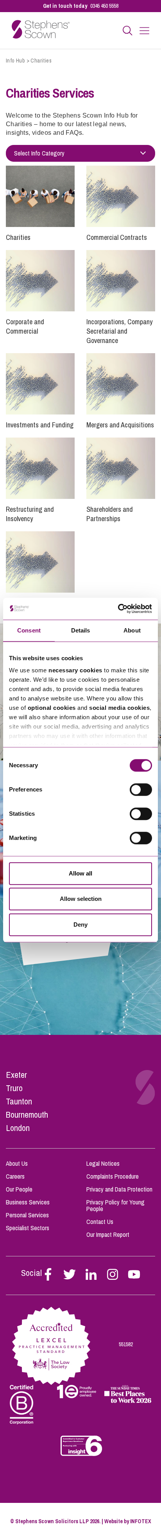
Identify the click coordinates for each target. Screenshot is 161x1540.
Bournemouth (27, 1114)
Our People (19, 1189)
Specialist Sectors (27, 1228)
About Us (17, 1163)
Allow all (80, 873)
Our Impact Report (107, 1234)
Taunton (19, 1101)
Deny (80, 924)
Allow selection (81, 898)
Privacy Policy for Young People (115, 1205)
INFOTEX (140, 1521)
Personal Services (27, 1215)
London (18, 1128)
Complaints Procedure (112, 1176)
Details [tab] (80, 630)
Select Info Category (39, 153)
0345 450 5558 (104, 5)
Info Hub (15, 60)
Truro (14, 1088)
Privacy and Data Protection (119, 1189)
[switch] (141, 789)
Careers (15, 1176)
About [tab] (132, 630)
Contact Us (99, 1221)
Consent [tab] (29, 630)
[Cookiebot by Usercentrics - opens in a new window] (118, 609)
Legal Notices (103, 1163)
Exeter (16, 1075)
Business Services (28, 1202)
